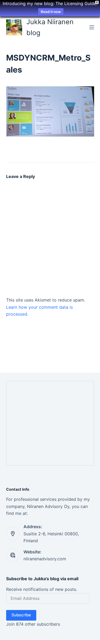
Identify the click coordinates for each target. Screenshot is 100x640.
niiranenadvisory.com (44, 558)
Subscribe (21, 614)
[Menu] (91, 27)
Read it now (51, 12)
